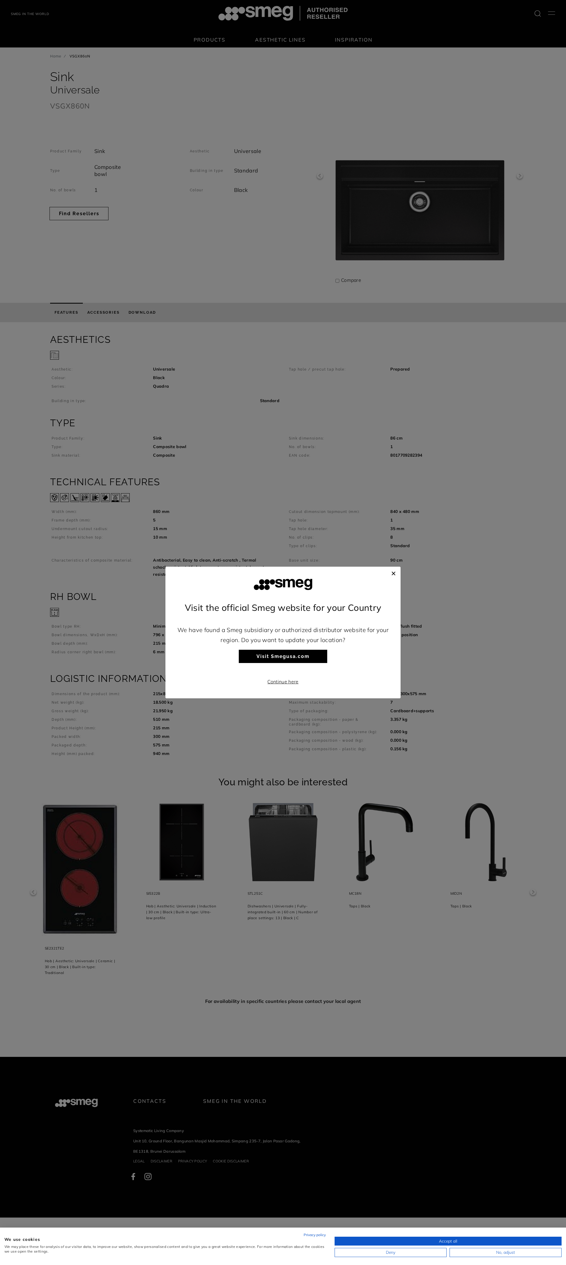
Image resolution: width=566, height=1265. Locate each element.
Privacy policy (315, 1235)
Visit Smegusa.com (283, 656)
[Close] (393, 572)
